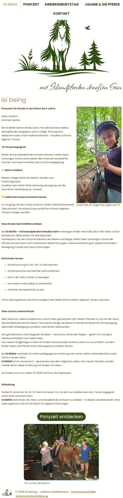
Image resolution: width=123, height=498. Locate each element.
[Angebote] (61, 479)
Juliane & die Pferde (102, 4)
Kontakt (61, 13)
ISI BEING (10, 4)
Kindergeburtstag (62, 4)
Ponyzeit (31, 4)
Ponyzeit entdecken (61, 416)
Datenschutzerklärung (32, 496)
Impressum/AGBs (83, 492)
